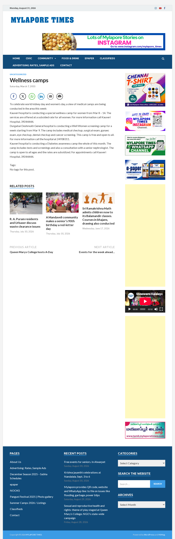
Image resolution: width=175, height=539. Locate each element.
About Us (15, 461)
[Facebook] (164, 8)
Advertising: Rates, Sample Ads (33, 65)
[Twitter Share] (22, 96)
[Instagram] (156, 8)
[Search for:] (141, 484)
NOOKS (15, 490)
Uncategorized (18, 74)
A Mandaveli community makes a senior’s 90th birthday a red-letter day (62, 222)
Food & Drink (70, 58)
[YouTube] (160, 8)
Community (45, 58)
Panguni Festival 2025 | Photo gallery (31, 496)
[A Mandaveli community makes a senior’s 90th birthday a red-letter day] (62, 213)
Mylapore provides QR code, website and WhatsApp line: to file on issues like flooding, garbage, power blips (87, 491)
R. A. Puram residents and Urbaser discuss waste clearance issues (25, 222)
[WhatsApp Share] (32, 96)
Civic (29, 58)
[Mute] (156, 309)
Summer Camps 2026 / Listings (28, 502)
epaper (89, 58)
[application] (145, 301)
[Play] (129, 309)
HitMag (162, 535)
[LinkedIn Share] (41, 96)
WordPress (149, 535)
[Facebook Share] (13, 96)
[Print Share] (59, 96)
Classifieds (107, 58)
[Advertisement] (145, 235)
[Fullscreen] (161, 309)
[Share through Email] (50, 96)
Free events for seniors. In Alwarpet (84, 461)
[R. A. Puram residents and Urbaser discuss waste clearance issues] (26, 215)
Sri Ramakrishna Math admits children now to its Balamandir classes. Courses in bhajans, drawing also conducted (98, 216)
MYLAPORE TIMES (34, 535)
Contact (66, 65)
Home (16, 58)
